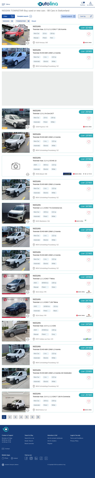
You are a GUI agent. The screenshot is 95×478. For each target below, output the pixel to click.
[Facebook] (26, 458)
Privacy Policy (74, 441)
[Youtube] (31, 458)
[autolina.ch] (47, 4)
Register (50, 443)
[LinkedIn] (36, 458)
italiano (16, 464)
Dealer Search (29, 441)
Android (16, 458)
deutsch (7, 464)
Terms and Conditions (76, 438)
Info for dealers (52, 441)
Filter (5, 16)
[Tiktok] (41, 458)
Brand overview (29, 443)
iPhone (6, 458)
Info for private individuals (55, 438)
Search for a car (29, 438)
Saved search (67, 16)
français (12, 464)
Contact (7, 448)
